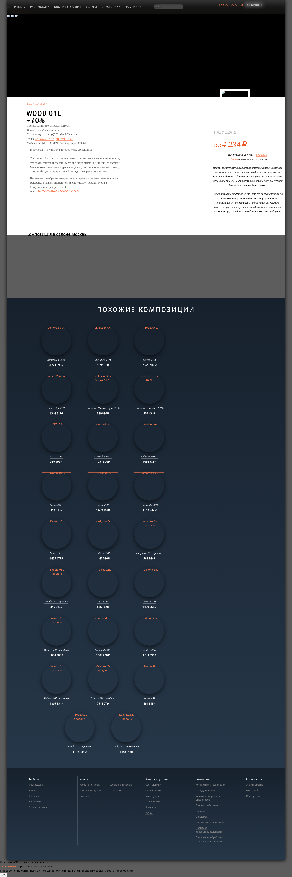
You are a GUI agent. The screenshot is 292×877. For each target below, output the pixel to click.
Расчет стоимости (90, 784)
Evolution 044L (103, 359)
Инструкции (253, 796)
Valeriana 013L (149, 456)
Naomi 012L (56, 504)
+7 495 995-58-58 (231, 5)
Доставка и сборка (121, 784)
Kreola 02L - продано (80, 746)
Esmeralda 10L (103, 650)
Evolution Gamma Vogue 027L (102, 408)
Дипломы (201, 816)
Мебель (34, 779)
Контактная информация (210, 784)
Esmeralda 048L (56, 359)
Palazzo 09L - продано (103, 698)
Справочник (111, 6)
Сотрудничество (205, 790)
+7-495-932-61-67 (46, 191)
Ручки (149, 813)
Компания (133, 6)
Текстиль (115, 790)
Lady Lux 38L (103, 553)
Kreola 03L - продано (56, 601)
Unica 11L (103, 601)
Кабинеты (35, 801)
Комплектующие (67, 6)
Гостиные (34, 796)
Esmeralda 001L (149, 504)
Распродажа (39, 6)
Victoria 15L (149, 601)
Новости (201, 811)
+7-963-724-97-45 (68, 191)
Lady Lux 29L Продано (126, 746)
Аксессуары (152, 796)
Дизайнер (85, 796)
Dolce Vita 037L (56, 408)
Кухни (29, 104)
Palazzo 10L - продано (56, 698)
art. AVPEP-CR (64, 138)
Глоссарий (252, 790)
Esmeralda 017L (103, 456)
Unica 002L (103, 504)
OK (3, 874)
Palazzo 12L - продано (56, 650)
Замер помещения (90, 790)
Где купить (254, 4)
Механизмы (152, 801)
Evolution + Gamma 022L (149, 408)
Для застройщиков (207, 805)
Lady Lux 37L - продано (149, 553)
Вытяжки (150, 807)
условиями (9, 866)
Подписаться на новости (210, 822)
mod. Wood (40, 104)
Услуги (91, 6)
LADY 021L (56, 456)
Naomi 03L (149, 698)
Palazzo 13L (56, 553)
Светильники (153, 784)
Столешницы (153, 790)
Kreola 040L (149, 359)
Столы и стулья (38, 807)
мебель (19, 6)
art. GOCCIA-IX (44, 138)
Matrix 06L (149, 650)
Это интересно (254, 784)
